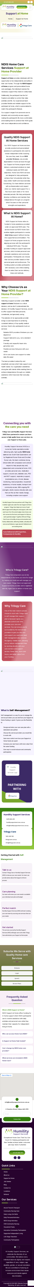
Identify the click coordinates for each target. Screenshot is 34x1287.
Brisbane (17, 968)
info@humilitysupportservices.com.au (17, 1102)
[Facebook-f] (28, 2)
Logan (17, 973)
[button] (30, 7)
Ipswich (17, 978)
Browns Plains (17, 983)
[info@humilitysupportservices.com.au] (17, 1099)
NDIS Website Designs (21, 1283)
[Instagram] (31, 2)
